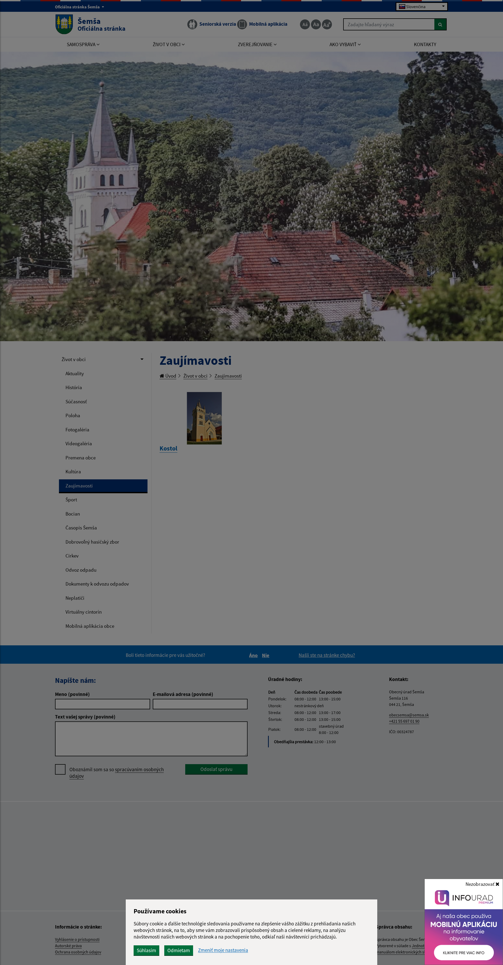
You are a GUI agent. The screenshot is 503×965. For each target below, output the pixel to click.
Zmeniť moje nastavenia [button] (223, 950)
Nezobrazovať (480, 884)
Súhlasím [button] (146, 950)
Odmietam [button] (178, 950)
